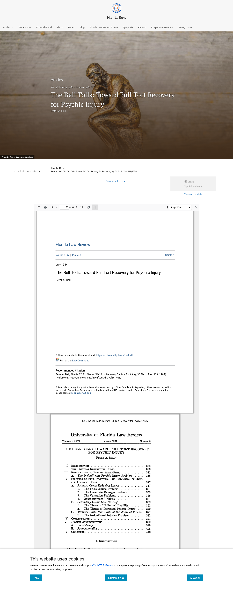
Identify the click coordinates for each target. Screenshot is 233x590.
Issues (71, 27)
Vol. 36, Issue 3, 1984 (62, 87)
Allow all (196, 578)
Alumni (141, 27)
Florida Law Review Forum (104, 27)
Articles (6, 27)
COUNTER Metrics (102, 565)
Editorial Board (44, 27)
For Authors (25, 27)
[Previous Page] (57, 207)
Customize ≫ (117, 578)
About (60, 27)
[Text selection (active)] (95, 207)
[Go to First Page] (52, 207)
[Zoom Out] (164, 207)
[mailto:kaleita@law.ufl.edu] (81, 393)
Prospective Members (162, 27)
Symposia (128, 27)
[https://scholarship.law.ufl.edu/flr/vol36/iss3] (75, 255)
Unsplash (29, 157)
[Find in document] (197, 207)
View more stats (193, 194)
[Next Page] (77, 207)
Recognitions (185, 27)
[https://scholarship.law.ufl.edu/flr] (73, 244)
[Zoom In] (167, 207)
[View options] (39, 207)
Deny (37, 578)
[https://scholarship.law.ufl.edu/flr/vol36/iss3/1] (169, 255)
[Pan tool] (88, 207)
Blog (82, 27)
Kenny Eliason (16, 157)
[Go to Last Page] (81, 207)
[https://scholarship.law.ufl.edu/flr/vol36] (62, 255)
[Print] (45, 207)
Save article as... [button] (115, 181)
